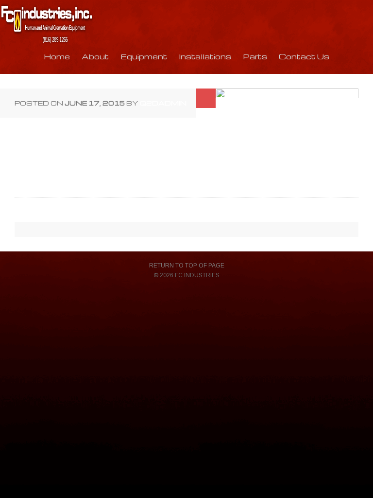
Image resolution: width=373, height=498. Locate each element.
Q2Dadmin (163, 103)
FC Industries (46, 24)
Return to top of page (186, 265)
